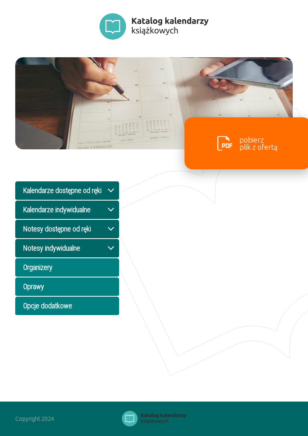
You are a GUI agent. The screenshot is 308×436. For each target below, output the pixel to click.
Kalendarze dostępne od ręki (62, 190)
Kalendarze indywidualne (57, 209)
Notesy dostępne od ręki (57, 229)
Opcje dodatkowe (47, 305)
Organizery (38, 267)
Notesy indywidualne (51, 248)
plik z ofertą (258, 143)
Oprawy (33, 286)
